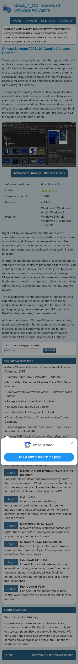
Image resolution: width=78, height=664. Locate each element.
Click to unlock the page (39, 457)
